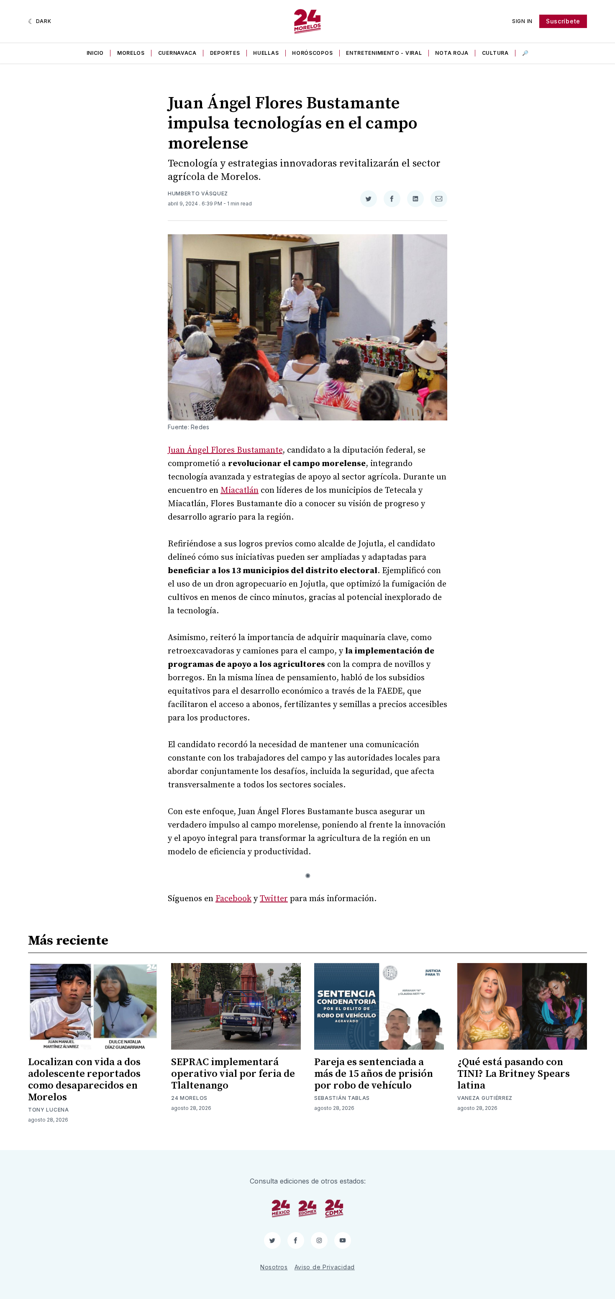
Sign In (522, 21)
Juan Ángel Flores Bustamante (225, 450)
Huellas (266, 53)
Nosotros (274, 1267)
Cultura (495, 53)
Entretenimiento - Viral (384, 53)
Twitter (274, 899)
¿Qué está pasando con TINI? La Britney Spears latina (513, 1074)
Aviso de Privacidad (325, 1267)
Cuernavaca (177, 53)
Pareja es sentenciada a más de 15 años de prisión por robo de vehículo (373, 1074)
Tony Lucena (48, 1110)
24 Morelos (189, 1098)
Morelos (131, 53)
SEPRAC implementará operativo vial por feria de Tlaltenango (233, 1074)
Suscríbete (563, 21)
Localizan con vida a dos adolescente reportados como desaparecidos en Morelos (84, 1080)
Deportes (225, 53)
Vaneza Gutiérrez (484, 1098)
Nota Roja (451, 53)
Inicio (95, 53)
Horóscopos (312, 53)
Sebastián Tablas (342, 1098)
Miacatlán (239, 490)
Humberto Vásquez (198, 193)
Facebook (233, 899)
